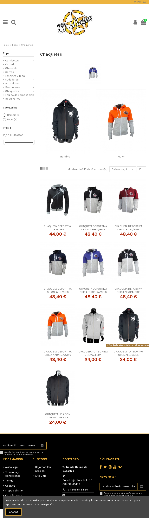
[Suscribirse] (42, 445)
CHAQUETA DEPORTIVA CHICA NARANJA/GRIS (58, 353)
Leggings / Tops (15, 76)
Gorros (9, 72)
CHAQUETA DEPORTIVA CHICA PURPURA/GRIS (93, 290)
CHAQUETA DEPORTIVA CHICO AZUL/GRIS (58, 290)
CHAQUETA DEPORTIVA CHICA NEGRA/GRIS (128, 290)
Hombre (65, 156)
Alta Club (41, 475)
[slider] (4, 142)
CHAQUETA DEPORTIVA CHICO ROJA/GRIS (128, 228)
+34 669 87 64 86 (77, 489)
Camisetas (12, 60)
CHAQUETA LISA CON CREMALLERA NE (57, 416)
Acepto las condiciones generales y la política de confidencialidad (23, 453)
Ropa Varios (12, 98)
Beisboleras (12, 87)
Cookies (10, 485)
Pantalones (12, 83)
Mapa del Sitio (14, 490)
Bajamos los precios (43, 469)
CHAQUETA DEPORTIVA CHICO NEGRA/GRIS (93, 228)
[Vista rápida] (63, 221)
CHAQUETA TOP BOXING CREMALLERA (93, 353)
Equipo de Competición (19, 95)
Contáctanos (13, 495)
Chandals (11, 68)
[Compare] (58, 221)
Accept (13, 512)
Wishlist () (139, 1)
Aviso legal (11, 467)
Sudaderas (12, 79)
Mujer (121, 156)
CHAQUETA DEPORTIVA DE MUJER (58, 228)
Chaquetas (12, 91)
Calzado (10, 64)
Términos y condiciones (13, 474)
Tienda (9, 480)
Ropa (6, 53)
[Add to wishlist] (52, 221)
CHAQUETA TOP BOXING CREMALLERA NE (128, 353)
